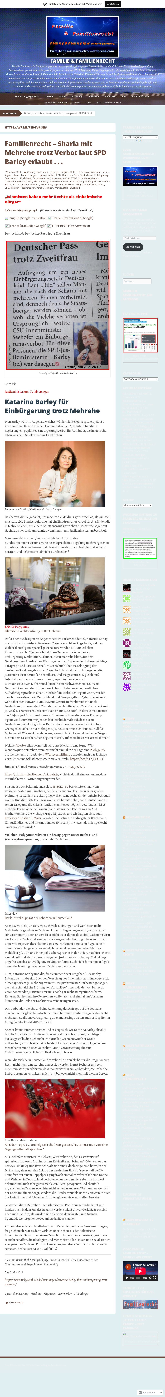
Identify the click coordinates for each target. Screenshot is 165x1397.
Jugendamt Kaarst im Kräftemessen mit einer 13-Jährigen (137, 790)
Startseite (9, 113)
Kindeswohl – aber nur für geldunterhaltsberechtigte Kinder (137, 1001)
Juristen (87, 181)
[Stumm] (150, 1277)
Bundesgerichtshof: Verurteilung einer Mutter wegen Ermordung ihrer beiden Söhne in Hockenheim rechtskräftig (140, 891)
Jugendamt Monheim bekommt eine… (143, 600)
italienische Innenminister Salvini (65, 181)
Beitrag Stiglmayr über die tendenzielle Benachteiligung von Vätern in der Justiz (139, 971)
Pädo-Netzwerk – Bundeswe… (144, 689)
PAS (124, 96)
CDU (58, 175)
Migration (58, 184)
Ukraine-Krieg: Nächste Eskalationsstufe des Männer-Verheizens (139, 1110)
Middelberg (46, 184)
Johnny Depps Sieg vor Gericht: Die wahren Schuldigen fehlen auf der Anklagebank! (140, 1121)
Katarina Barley (21, 184)
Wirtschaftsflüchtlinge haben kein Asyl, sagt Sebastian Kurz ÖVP (139, 448)
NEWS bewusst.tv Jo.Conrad (138, 1222)
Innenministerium (90, 178)
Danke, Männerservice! (135, 1015)
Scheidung (77, 96)
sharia (101, 184)
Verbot (39, 187)
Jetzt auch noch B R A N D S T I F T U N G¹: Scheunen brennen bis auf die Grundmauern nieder (140, 826)
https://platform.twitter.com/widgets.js (31, 774)
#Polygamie (98, 750)
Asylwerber (49, 175)
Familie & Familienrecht (82, 61)
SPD (7, 187)
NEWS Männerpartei (134, 1077)
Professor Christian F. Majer (23, 818)
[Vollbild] (154, 1277)
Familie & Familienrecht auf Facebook (137, 295)
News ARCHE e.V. (138, 817)
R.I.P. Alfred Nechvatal (135, 393)
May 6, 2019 (77, 767)
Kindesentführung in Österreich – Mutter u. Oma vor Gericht (138, 405)
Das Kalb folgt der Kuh (135, 963)
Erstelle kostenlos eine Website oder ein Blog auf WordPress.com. (35, 1365)
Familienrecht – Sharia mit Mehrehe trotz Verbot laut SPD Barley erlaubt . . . (55, 152)
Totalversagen (27, 187)
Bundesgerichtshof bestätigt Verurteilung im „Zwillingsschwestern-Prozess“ (140, 855)
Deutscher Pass (70, 175)
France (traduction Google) (28, 226)
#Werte (20, 745)
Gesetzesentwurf (41, 178)
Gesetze (49, 96)
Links (88, 102)
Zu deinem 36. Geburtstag (137, 862)
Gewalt (76, 102)
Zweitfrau (75, 187)
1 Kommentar (16, 1302)
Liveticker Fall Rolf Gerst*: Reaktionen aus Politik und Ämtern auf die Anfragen (138, 1029)
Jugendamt (93, 96)
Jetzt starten (113, 4)
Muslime (69, 184)
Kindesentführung (141, 96)
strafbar (15, 187)
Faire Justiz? (129, 960)
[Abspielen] (127, 1277)
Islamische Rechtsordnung (18, 181)
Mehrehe (34, 184)
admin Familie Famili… (144, 585)
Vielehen (49, 187)
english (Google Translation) (29, 218)
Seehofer (92, 184)
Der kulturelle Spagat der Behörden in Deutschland (38, 918)
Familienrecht (12, 178)
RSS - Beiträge (131, 705)
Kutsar (135, 662)
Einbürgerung (101, 175)
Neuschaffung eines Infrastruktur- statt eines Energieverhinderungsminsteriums (142, 1099)
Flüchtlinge (25, 178)
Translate (147, 140)
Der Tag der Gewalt (133, 1084)
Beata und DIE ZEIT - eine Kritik (140, 743)
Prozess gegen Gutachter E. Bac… (142, 622)
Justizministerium (101, 181)
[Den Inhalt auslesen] (124, 718)
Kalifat (8, 184)
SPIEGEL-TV (60, 787)
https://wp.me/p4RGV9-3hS (66, 178)
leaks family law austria (109, 102)
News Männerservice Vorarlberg (135, 987)
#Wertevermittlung (57, 754)
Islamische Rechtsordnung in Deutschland (33, 631)
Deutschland (86, 175)
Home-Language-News (27, 96)
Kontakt (127, 1036)
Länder (62, 96)
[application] (140, 1271)
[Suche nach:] (137, 281)
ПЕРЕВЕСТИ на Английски (71, 226)
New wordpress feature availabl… (142, 666)
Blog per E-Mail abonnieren (135, 212)
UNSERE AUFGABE (133, 833)
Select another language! (21, 210)
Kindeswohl (110, 96)
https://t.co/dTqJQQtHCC (87, 759)
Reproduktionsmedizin (56, 102)
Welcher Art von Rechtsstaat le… (143, 633)
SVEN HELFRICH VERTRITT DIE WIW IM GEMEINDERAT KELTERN (140, 869)
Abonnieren (133, 246)
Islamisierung (40, 181)
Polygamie (80, 184)
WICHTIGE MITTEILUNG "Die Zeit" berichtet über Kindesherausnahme (138, 751)
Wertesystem (61, 187)
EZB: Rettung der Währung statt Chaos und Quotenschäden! (138, 1131)
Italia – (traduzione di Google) (73, 218)
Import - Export (131, 761)
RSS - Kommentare (133, 709)
